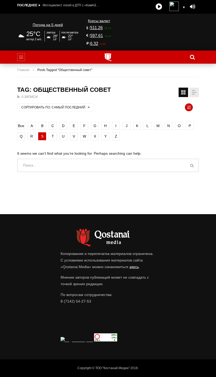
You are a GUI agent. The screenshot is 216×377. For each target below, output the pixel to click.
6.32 (94, 43)
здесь (134, 267)
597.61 (96, 35)
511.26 (96, 28)
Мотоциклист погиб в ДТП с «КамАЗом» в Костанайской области (72, 5)
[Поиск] (192, 57)
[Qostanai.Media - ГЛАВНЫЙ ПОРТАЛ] (108, 57)
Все (21, 126)
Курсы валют (99, 21)
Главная (23, 70)
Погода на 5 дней (48, 25)
